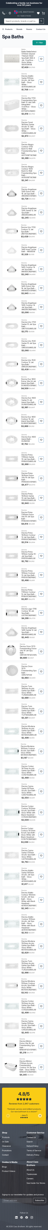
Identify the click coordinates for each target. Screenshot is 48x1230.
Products (8, 29)
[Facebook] (26, 1217)
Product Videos (8, 1171)
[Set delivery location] (10, 13)
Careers (30, 1178)
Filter (41, 43)
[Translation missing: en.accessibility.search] (41, 21)
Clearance (6, 1146)
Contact (5, 1155)
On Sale (5, 1142)
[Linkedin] (16, 1217)
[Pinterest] (21, 1217)
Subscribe (39, 1200)
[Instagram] (31, 1217)
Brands (19, 29)
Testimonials (32, 1174)
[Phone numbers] (4, 13)
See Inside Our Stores (36, 1183)
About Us (30, 1170)
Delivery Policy (33, 1155)
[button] (38, 13)
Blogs (4, 1167)
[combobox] (24, 21)
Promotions (7, 1150)
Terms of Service (34, 1150)
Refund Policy (32, 1146)
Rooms (29, 29)
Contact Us (40, 29)
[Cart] (43, 13)
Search (30, 1142)
